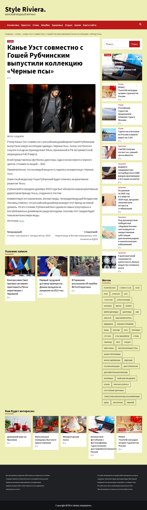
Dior (137, 288)
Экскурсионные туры (128, 348)
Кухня (78, 25)
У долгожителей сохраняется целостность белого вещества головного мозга (128, 261)
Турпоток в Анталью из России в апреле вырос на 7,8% (128, 134)
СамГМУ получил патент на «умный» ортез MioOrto (128, 152)
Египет (129, 306)
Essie (106, 294)
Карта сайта (89, 25)
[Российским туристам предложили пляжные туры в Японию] (109, 114)
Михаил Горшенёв (125, 324)
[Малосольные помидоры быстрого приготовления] (46, 424)
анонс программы (112, 354)
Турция (127, 342)
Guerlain (116, 294)
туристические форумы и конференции (122, 396)
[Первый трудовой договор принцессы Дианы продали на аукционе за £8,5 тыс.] (52, 266)
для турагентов (131, 366)
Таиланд (108, 342)
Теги (118, 342)
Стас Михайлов (122, 336)
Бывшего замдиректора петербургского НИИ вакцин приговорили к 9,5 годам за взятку (129, 172)
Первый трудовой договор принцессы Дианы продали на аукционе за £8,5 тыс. (51, 285)
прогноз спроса (121, 384)
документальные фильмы (116, 372)
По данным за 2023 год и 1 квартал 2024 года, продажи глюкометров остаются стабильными (128, 199)
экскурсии (118, 402)
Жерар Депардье (111, 312)
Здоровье (57, 25)
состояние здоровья (114, 390)
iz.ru (21, 220)
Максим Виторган (123, 318)
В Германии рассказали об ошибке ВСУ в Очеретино (84, 284)
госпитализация (111, 366)
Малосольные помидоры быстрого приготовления (45, 439)
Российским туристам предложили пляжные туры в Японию (126, 114)
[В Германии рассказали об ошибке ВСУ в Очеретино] (85, 266)
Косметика (13, 25)
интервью (108, 378)
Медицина (108, 324)
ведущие (128, 360)
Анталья (108, 306)
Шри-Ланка (109, 348)
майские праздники (126, 378)
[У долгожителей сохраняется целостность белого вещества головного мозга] (109, 262)
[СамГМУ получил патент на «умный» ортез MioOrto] (109, 152)
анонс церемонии (112, 360)
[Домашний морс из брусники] (18, 424)
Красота (25, 25)
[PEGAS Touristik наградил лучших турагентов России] (109, 92)
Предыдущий (28, 233)
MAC (126, 294)
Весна (118, 306)
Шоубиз (45, 25)
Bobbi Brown (109, 288)
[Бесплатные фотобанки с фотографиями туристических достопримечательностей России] (101, 424)
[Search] (140, 24)
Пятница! (136, 330)
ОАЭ (126, 330)
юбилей (130, 402)
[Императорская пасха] (73, 424)
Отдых (68, 25)
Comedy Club (125, 288)
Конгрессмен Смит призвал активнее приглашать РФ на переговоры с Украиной (17, 287)
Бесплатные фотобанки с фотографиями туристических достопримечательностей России (120, 66)
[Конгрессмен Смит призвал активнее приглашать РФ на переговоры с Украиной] (20, 266)
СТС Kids (107, 336)
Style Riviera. (25, 9)
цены (106, 402)
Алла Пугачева (123, 300)
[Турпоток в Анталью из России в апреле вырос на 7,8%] (109, 134)
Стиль (36, 25)
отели (107, 384)
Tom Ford (108, 300)
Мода (106, 330)
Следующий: (76, 235)
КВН (137, 312)
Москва (116, 330)
